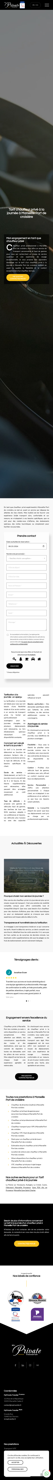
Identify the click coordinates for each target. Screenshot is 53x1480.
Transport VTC (10, 1448)
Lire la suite (26, 881)
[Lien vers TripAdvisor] (38, 1365)
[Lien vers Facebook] (15, 1365)
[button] (47, 1474)
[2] (20, 659)
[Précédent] (9, 875)
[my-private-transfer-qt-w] (22, 5)
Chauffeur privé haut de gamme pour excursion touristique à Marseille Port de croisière (27, 1114)
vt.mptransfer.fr (10, 1419)
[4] (33, 659)
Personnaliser (17, 1469)
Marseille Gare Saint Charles (24, 1190)
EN (37, 5)
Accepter (15, 1462)
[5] (39, 659)
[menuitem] (45, 5)
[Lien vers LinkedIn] (23, 1365)
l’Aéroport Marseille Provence (18, 1187)
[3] (26, 659)
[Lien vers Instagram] (30, 1365)
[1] (14, 659)
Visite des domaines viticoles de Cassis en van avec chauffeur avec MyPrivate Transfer (26, 870)
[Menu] (45, 5)
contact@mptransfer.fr (12, 1405)
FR (34, 5)
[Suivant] (43, 875)
